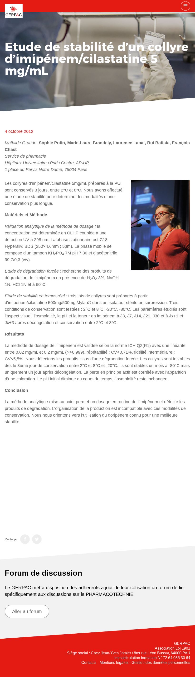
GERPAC (14, 11)
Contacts (88, 663)
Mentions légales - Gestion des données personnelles (145, 663)
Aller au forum (27, 611)
